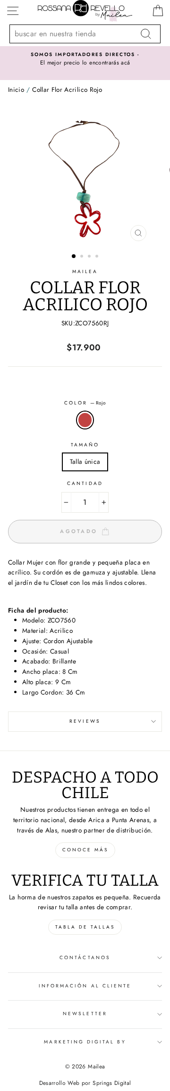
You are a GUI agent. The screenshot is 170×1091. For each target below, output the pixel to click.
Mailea (85, 271)
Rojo (85, 420)
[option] (85, 59)
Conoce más (85, 849)
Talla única (85, 461)
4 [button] (97, 257)
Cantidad (84, 483)
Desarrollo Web (59, 1083)
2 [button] (82, 257)
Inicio (16, 89)
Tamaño (85, 444)
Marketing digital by (85, 1041)
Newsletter (85, 1013)
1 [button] (74, 256)
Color (85, 402)
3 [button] (90, 257)
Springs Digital (112, 1083)
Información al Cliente (85, 985)
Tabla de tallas (85, 926)
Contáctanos (85, 957)
